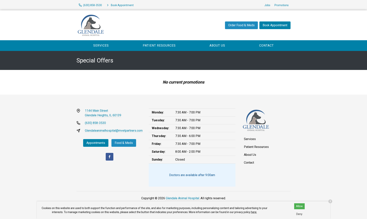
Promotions (281, 5)
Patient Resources (159, 45)
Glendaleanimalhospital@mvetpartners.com (114, 130)
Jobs (267, 5)
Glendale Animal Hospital (182, 198)
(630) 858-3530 (95, 123)
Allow (299, 206)
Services (101, 45)
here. (254, 212)
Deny (299, 214)
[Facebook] (109, 157)
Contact (266, 45)
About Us (217, 45)
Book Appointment (275, 25)
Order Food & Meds (241, 25)
